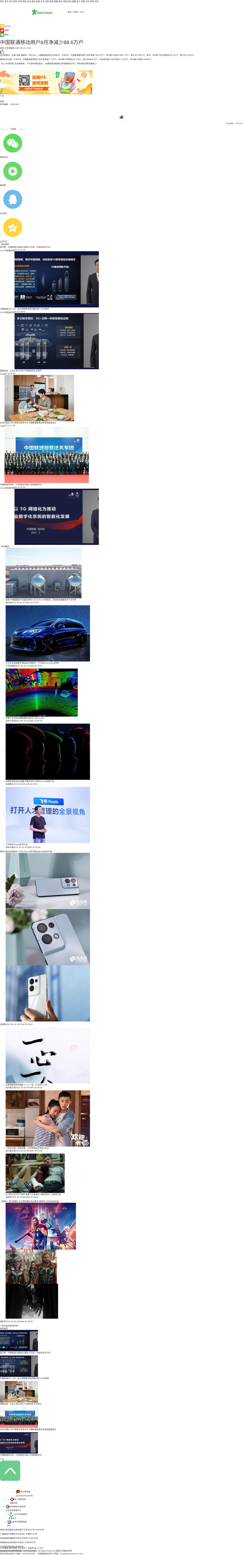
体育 (20, 1)
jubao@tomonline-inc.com (71, 1553)
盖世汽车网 (10, 721)
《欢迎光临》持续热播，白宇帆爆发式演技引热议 (27, 1148)
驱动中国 (10, 847)
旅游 (38, 1)
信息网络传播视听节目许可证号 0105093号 (19, 1538)
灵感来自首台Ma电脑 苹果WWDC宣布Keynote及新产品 (30, 781)
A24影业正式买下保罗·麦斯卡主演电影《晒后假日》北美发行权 (33, 1194)
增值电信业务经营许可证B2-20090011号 (18, 1542)
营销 (51, 1)
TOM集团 (4, 1548)
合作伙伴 (21, 1548)
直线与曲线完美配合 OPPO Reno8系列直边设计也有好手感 (26, 851)
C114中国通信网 (7, 250)
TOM (2, 374)
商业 (60, 1)
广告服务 (30, 1548)
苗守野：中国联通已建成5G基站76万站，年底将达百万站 (25, 247)
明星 (24, 1)
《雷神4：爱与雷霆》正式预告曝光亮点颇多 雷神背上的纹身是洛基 (29, 1201)
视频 (65, 1)
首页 (2, 1)
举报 (2, 101)
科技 (96, 1)
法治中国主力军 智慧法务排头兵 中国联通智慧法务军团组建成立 (28, 423)
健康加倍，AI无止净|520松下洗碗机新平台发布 (20, 371)
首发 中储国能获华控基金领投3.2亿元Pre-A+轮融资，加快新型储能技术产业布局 (41, 600)
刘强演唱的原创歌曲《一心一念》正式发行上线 (26, 1085)
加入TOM (38, 1548)
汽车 (87, 1)
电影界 (9, 1197)
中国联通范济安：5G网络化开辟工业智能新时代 (21, 484)
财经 (69, 1)
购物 (92, 1)
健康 (74, 1)
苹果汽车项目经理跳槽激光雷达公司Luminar (25, 718)
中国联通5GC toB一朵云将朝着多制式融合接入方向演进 (24, 309)
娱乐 (15, 1)
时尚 (29, 1)
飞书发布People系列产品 (17, 844)
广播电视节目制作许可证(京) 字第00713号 (18, 1534)
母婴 (47, 1)
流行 (11, 1)
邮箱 (56, 1)
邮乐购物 (13, 1548)
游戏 (33, 1)
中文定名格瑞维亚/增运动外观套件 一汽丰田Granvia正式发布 (32, 663)
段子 (78, 1)
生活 (42, 1)
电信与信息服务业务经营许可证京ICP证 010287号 (22, 1530)
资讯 (6, 1)
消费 (83, 1)
